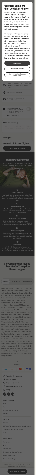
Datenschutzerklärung (20, 58)
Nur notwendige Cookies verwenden (17, 74)
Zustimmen (17, 63)
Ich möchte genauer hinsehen (17, 69)
